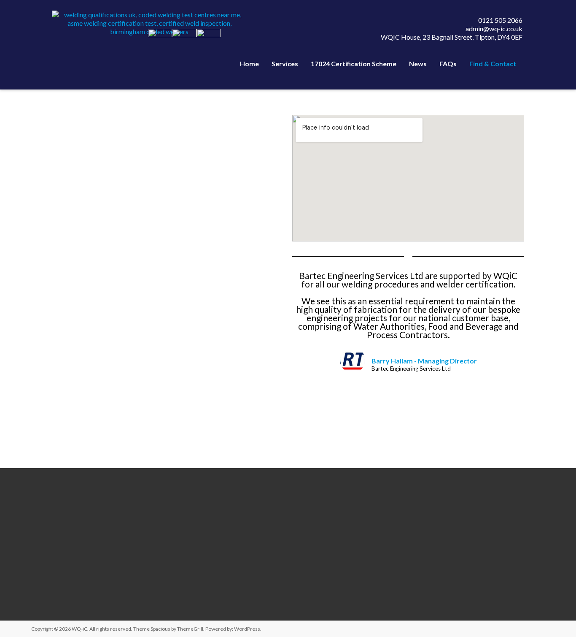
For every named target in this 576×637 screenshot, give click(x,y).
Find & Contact (492, 64)
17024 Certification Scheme (353, 64)
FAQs (448, 64)
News (418, 64)
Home (249, 64)
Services (285, 64)
